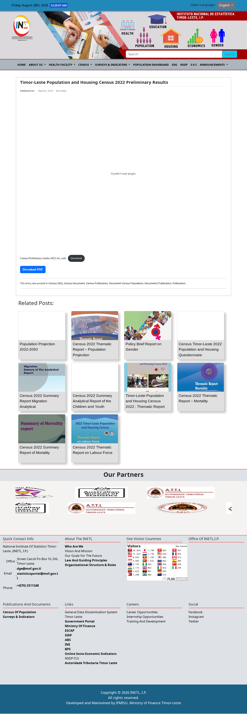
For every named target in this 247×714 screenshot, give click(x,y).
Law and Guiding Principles (86, 560)
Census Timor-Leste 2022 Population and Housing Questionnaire (200, 349)
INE (67, 644)
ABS (68, 640)
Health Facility (61, 64)
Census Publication (97, 283)
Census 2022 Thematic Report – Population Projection (92, 349)
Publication (179, 283)
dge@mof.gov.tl (29, 568)
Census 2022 (55, 283)
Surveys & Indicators (111, 64)
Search (230, 54)
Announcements (213, 64)
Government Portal (80, 621)
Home (21, 64)
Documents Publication (158, 283)
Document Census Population (126, 283)
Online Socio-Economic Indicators (91, 654)
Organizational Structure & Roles (90, 565)
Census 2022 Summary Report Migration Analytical (39, 401)
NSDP (184, 64)
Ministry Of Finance (80, 626)
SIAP (68, 635)
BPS (68, 649)
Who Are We (74, 546)
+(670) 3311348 (28, 585)
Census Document (74, 283)
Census (84, 64)
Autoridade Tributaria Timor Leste (91, 663)
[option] (97, 492)
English (225, 5)
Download (76, 258)
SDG (174, 64)
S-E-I (194, 64)
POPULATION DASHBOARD (151, 64)
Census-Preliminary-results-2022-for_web (43, 258)
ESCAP (69, 630)
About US (36, 64)
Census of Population (19, 612)
